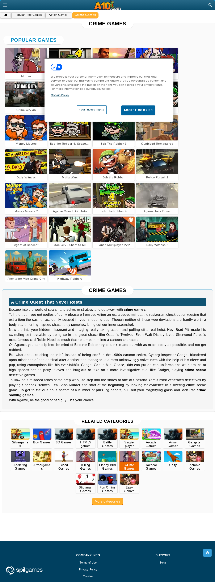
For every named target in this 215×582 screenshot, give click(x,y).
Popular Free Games (28, 14)
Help (163, 562)
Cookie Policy (60, 95)
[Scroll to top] (207, 553)
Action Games (58, 14)
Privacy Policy (88, 569)
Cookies (88, 576)
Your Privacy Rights (91, 109)
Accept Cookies (138, 110)
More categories (107, 501)
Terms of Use (88, 562)
